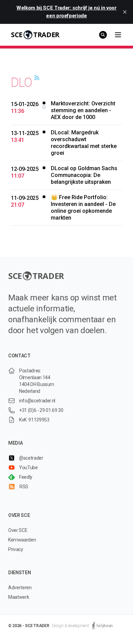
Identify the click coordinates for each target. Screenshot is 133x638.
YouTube (28, 467)
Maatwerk (18, 597)
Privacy (15, 549)
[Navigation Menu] (118, 35)
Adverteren (20, 587)
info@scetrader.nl (37, 400)
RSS (23, 486)
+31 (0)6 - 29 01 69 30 (41, 410)
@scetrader (31, 458)
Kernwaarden (22, 540)
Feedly (25, 477)
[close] (124, 11)
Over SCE (17, 530)
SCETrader (35, 34)
